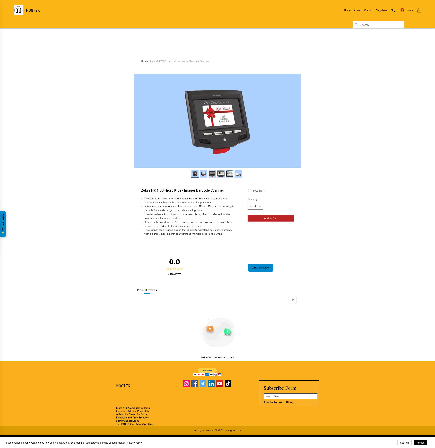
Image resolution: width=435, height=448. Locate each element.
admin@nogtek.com (127, 420)
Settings (404, 442)
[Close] (431, 442)
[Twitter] (203, 383)
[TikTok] (228, 383)
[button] (419, 10)
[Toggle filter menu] (293, 300)
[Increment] (260, 206)
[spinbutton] (255, 206)
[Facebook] (194, 383)
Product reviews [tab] (147, 290)
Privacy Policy (134, 442)
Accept (420, 442)
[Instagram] (186, 383)
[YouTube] (219, 383)
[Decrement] (250, 206)
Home (144, 61)
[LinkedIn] (211, 383)
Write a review (260, 267)
